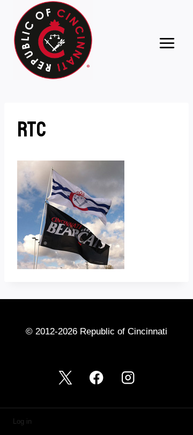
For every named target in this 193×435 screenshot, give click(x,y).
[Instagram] (128, 378)
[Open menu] (166, 43)
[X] (65, 378)
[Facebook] (96, 378)
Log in (22, 421)
